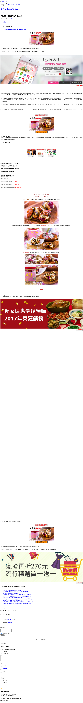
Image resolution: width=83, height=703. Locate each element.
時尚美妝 (10, 18)
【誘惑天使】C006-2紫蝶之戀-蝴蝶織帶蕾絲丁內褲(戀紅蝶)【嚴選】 (17, 603)
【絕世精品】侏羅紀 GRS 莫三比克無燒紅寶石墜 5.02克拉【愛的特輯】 (18, 601)
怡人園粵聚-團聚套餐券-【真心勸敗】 (11, 593)
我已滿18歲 (3, 700)
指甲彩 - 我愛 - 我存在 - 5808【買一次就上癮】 (13, 600)
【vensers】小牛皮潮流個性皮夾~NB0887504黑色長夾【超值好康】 (17, 596)
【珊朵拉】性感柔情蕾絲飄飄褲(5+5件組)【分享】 (13, 590)
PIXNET (32, 686)
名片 (4, 24)
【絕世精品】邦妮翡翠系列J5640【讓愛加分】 (13, 597)
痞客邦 (8, 619)
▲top (1, 625)
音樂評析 (10, 622)
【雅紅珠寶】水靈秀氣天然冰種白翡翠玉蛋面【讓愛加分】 (15, 591)
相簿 (4, 21)
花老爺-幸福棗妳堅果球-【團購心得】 (15, 29)
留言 (11, 619)
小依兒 (1, 611)
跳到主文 (2, 12)
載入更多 (2, 627)
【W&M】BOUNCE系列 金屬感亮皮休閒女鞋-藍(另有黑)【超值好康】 (18, 599)
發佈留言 (2, 634)
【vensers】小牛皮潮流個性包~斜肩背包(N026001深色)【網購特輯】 (17, 594)
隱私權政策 (48, 686)
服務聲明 (53, 686)
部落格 (4, 22)
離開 (7, 700)
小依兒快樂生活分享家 (10, 9)
